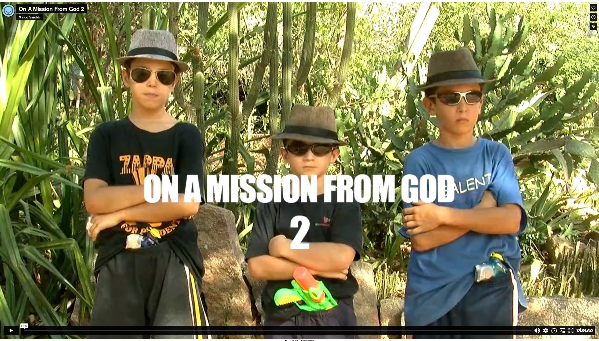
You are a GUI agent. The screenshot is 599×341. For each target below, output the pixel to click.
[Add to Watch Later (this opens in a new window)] (593, 17)
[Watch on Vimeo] (584, 330)
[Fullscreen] (571, 330)
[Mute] (537, 330)
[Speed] (554, 330)
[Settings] (545, 330)
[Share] (593, 26)
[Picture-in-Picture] (562, 330)
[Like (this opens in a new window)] (593, 7)
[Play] (11, 330)
